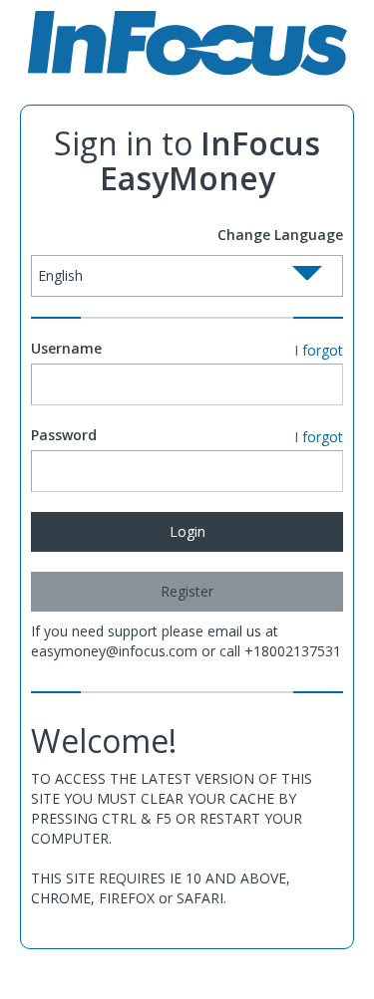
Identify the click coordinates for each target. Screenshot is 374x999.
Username (66, 348)
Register (187, 591)
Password (64, 434)
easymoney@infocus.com (114, 650)
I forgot (318, 350)
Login (187, 531)
